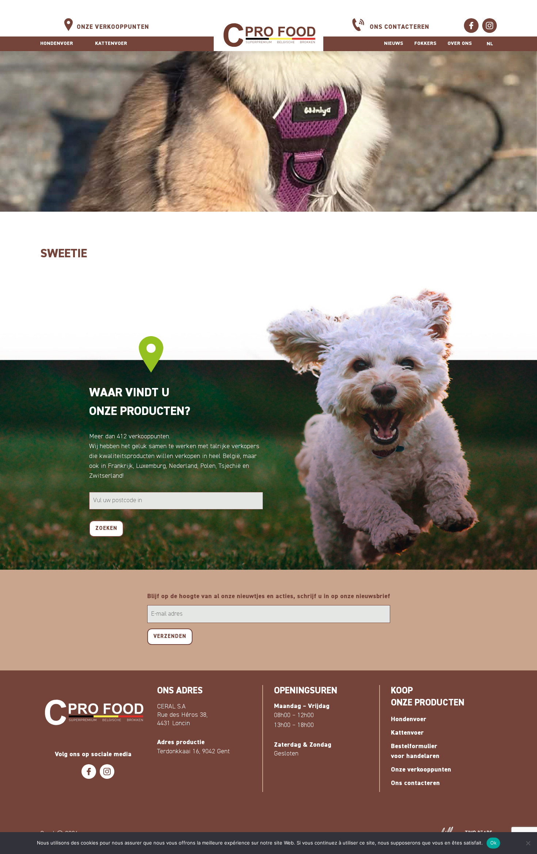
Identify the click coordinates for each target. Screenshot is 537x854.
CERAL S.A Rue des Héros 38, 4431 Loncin (182, 715)
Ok (493, 843)
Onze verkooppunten (113, 27)
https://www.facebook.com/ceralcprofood (471, 25)
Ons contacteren (399, 27)
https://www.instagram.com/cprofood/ (489, 25)
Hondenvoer (56, 43)
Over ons (460, 43)
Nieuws (393, 43)
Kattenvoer (111, 43)
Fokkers (425, 43)
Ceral (268, 35)
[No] (528, 843)
